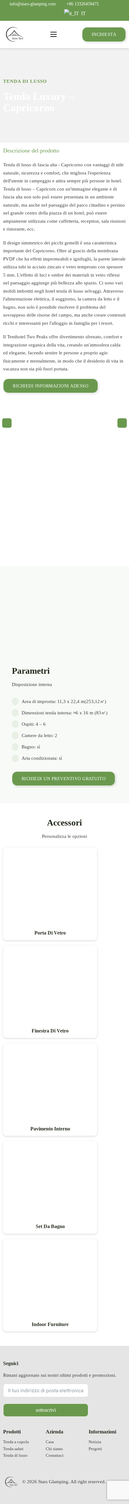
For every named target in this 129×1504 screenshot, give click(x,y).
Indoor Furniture (50, 1324)
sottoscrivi (46, 1410)
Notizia (95, 1442)
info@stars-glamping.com (33, 3)
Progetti (95, 1449)
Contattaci (55, 1455)
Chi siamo (54, 1449)
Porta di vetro (50, 932)
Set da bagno (50, 1226)
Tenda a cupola (16, 1442)
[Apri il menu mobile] (53, 34)
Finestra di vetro (50, 1030)
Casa (50, 1442)
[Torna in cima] (108, 1480)
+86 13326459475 (82, 3)
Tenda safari (13, 1449)
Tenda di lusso (25, 81)
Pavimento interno (50, 1128)
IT (83, 13)
